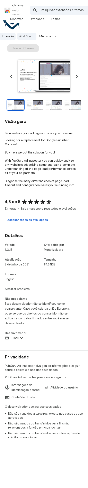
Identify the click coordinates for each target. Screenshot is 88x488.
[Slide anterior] (11, 76)
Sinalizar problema (17, 289)
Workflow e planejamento (27, 36)
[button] (44, 76)
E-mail (15, 338)
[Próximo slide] (77, 76)
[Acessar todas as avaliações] (27, 220)
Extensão (8, 36)
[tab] (16, 19)
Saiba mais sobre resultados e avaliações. (48, 208)
